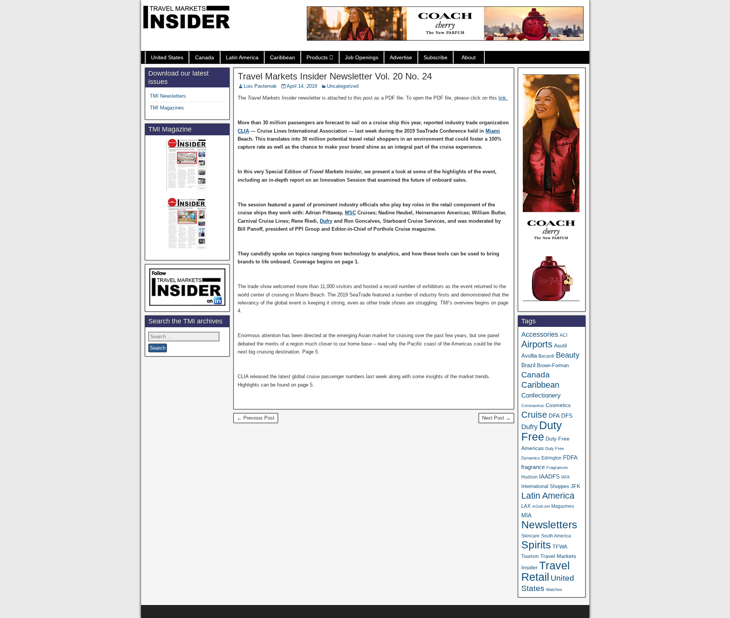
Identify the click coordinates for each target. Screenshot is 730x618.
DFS (567, 416)
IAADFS (549, 476)
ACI (563, 335)
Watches (554, 589)
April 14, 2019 (302, 86)
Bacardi (546, 356)
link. (503, 98)
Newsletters (549, 525)
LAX (526, 506)
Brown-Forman (553, 365)
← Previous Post (256, 418)
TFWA (559, 547)
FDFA (570, 457)
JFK (575, 486)
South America (556, 535)
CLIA (243, 131)
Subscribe (436, 57)
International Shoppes (545, 486)
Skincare (530, 536)
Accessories (539, 334)
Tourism (530, 556)
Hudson (529, 477)
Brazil (528, 365)
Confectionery (541, 395)
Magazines (562, 506)
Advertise (401, 57)
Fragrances (557, 467)
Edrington (551, 457)
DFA (554, 415)
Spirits (536, 545)
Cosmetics (558, 405)
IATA (565, 477)
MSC (350, 213)
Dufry (326, 221)
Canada (204, 57)
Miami (493, 131)
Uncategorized (343, 86)
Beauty (567, 355)
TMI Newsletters (168, 96)
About (469, 57)
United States (167, 57)
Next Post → (496, 418)
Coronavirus (532, 405)
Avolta (529, 356)
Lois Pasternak (260, 86)
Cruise (534, 415)
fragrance (533, 467)
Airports (536, 344)
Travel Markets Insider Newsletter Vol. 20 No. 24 (335, 76)
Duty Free (541, 431)
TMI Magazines (167, 108)
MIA (526, 515)
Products (317, 57)
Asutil (560, 345)
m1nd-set (541, 506)
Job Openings (361, 57)
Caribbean (282, 57)
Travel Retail (545, 571)
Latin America (242, 57)
